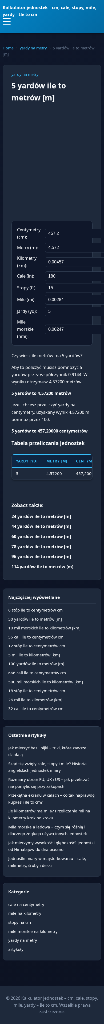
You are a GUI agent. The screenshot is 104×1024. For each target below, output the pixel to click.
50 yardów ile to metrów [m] (35, 619)
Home (8, 47)
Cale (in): (25, 276)
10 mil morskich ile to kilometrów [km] (44, 627)
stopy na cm (19, 922)
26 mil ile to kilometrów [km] (35, 699)
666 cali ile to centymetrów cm (37, 672)
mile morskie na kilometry (33, 931)
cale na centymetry (26, 904)
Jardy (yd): (27, 311)
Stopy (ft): (27, 288)
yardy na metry (33, 47)
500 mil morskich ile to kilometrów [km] (45, 681)
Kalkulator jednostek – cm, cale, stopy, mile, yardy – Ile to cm (49, 11)
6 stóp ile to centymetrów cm (35, 610)
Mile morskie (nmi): (25, 329)
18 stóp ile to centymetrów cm (36, 690)
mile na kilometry (24, 913)
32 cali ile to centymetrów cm (35, 708)
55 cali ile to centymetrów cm (35, 637)
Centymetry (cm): (29, 233)
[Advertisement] (52, 162)
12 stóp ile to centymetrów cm (36, 645)
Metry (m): (27, 248)
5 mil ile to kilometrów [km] (34, 654)
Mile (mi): (26, 299)
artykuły (15, 949)
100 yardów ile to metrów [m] (36, 663)
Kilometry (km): (27, 261)
